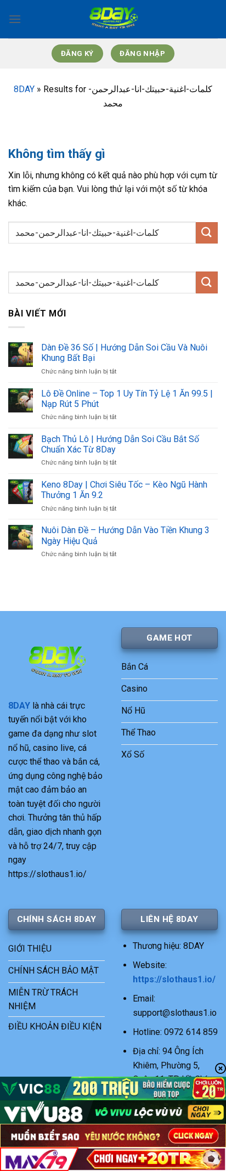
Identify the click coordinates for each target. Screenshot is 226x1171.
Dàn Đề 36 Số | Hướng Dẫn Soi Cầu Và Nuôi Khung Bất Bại (124, 352)
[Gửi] (207, 233)
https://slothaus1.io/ (174, 979)
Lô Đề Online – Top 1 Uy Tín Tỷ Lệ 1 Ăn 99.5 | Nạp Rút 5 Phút (127, 398)
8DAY (24, 89)
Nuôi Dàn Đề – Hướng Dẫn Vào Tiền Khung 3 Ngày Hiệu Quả (125, 535)
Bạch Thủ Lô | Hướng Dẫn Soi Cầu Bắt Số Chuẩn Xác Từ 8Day (120, 444)
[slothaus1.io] (113, 19)
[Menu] (14, 18)
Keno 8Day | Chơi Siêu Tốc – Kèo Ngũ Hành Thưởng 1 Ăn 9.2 (124, 489)
